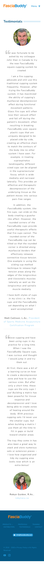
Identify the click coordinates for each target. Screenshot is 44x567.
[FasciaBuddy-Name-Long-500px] (15, 5)
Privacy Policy (22, 547)
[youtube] (5, 555)
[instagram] (9, 555)
